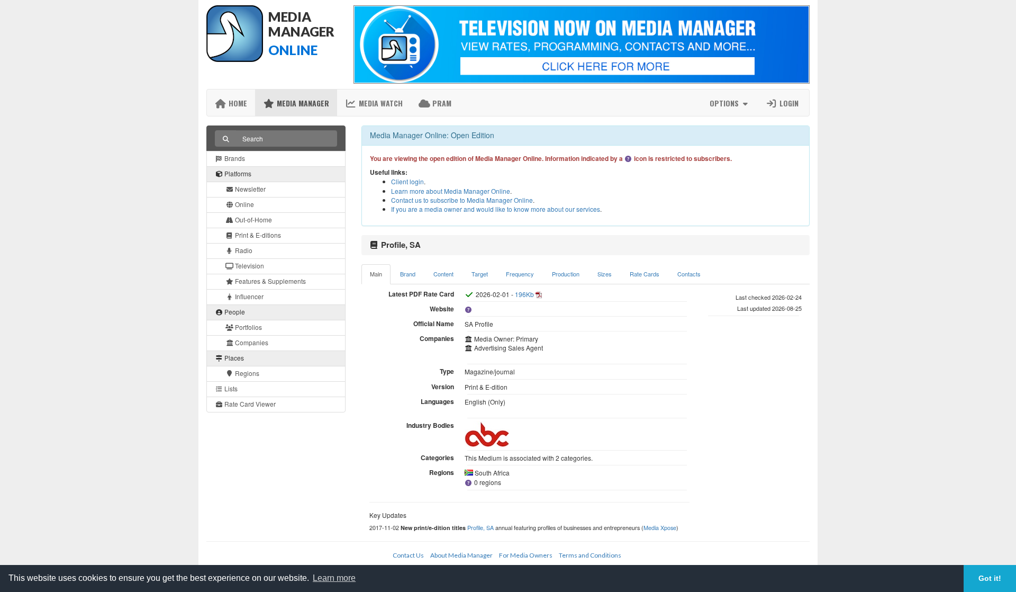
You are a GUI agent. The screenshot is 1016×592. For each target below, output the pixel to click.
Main (376, 274)
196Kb (524, 294)
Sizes (604, 274)
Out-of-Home (252, 219)
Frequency (520, 274)
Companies (250, 342)
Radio (242, 250)
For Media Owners (525, 555)
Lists (230, 388)
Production (565, 274)
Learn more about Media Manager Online (450, 190)
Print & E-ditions (257, 234)
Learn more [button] (334, 577)
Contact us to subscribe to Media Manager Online (462, 199)
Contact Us (408, 555)
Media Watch (380, 103)
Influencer (248, 296)
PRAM (440, 103)
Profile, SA (480, 527)
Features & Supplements (269, 280)
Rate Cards (644, 274)
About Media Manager (461, 555)
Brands (234, 158)
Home (236, 103)
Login (788, 103)
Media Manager (302, 103)
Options (725, 103)
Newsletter (249, 188)
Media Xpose (659, 527)
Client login (407, 181)
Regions (246, 373)
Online (243, 204)
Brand (407, 274)
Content (443, 274)
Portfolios (247, 326)
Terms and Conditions (590, 555)
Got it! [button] (989, 578)
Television (248, 265)
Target (479, 274)
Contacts (689, 274)
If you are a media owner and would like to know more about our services (495, 208)
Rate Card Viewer (249, 403)
